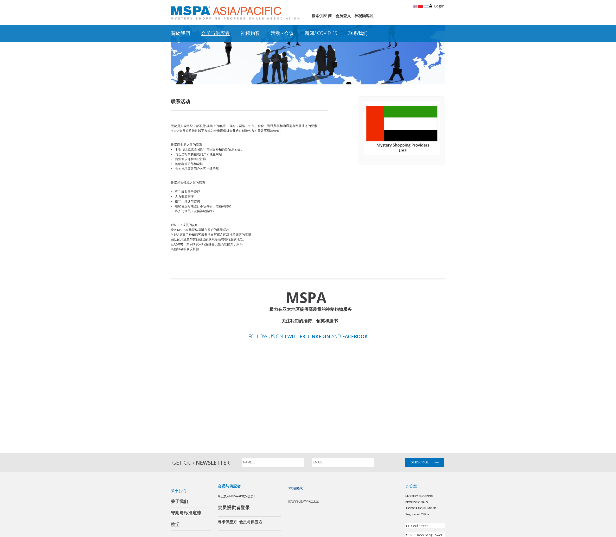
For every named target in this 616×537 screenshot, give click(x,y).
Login (439, 6)
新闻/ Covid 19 (321, 33)
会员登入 (343, 15)
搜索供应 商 (322, 15)
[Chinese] (420, 6)
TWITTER (294, 336)
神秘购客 (250, 33)
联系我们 (358, 33)
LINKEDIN (319, 336)
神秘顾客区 (364, 15)
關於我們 (180, 33)
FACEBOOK (355, 336)
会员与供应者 (215, 33)
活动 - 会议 (282, 33)
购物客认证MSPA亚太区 (303, 501)
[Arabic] (426, 6)
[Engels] (415, 6)
